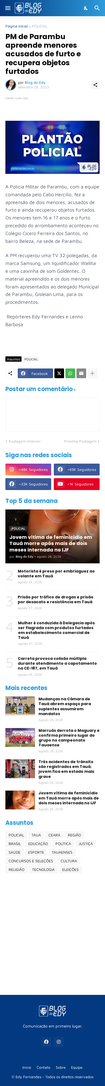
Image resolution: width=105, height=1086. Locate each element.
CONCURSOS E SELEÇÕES (31, 861)
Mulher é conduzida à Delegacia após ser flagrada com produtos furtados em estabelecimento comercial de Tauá (56, 630)
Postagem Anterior (25, 441)
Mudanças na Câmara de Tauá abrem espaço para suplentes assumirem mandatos (64, 706)
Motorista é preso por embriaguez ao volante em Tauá (56, 573)
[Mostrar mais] (92, 373)
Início (26, 1067)
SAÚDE (14, 852)
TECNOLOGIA (43, 869)
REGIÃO (74, 835)
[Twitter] (59, 373)
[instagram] (59, 1042)
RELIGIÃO (16, 869)
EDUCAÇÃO (38, 843)
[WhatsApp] (70, 373)
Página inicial (16, 26)
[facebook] (46, 1042)
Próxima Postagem (80, 441)
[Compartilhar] (95, 85)
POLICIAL (39, 26)
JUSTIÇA (86, 843)
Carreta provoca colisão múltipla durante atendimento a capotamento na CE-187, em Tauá (57, 663)
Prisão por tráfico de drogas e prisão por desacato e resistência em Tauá (55, 599)
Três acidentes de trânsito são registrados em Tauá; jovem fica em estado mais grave (66, 769)
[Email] (81, 373)
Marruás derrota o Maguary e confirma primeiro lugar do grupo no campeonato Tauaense (69, 738)
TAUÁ (36, 835)
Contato (43, 1067)
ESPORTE (36, 852)
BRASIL (15, 843)
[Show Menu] (7, 8)
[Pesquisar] (98, 8)
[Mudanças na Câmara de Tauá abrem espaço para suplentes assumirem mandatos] (20, 706)
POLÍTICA (63, 843)
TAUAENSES (62, 852)
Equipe (77, 1067)
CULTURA (69, 861)
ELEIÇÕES (70, 869)
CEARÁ (54, 835)
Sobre (61, 1067)
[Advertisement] (52, 934)
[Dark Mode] (86, 8)
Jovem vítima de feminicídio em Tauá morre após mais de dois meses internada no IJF (68, 798)
